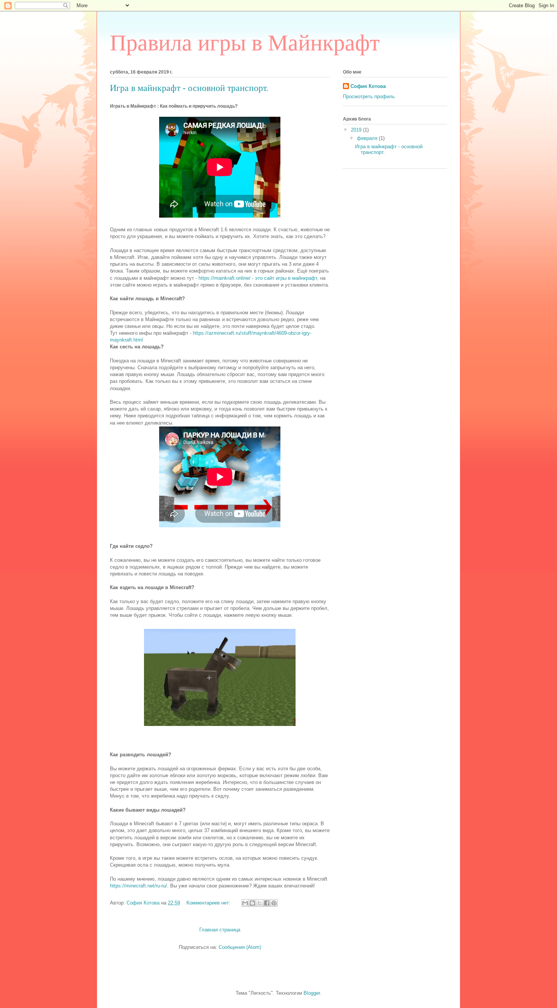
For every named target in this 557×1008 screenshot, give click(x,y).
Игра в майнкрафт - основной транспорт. (189, 88)
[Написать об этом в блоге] (252, 903)
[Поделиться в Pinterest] (274, 903)
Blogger (312, 993)
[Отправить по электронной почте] (245, 903)
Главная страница (219, 930)
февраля (368, 138)
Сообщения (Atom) (240, 947)
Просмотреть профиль (369, 96)
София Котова (368, 86)
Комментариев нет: (209, 903)
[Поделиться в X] (259, 903)
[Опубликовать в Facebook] (267, 903)
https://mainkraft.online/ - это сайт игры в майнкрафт (258, 278)
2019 (357, 130)
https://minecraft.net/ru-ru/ (138, 886)
